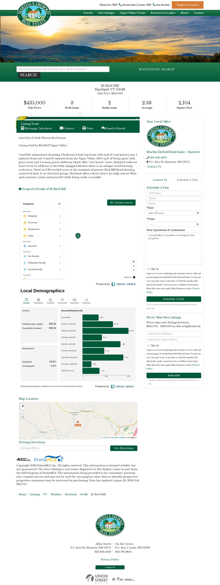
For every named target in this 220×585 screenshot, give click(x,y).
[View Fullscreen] (23, 417)
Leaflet (105, 437)
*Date (150, 207)
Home (22, 494)
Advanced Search (158, 69)
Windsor (56, 494)
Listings (35, 494)
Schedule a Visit (187, 179)
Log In (194, 4)
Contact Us (154, 166)
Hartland (71, 494)
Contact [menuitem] (199, 12)
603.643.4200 (129, 5)
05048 (84, 494)
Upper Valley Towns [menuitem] (132, 12)
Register (182, 4)
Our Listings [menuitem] (106, 12)
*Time (151, 218)
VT (45, 494)
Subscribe (174, 375)
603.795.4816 (163, 5)
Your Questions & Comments (166, 230)
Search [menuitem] (88, 12)
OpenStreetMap (118, 437)
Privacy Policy (184, 304)
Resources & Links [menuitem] (162, 12)
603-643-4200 (158, 157)
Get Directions (123, 448)
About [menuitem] (184, 12)
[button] (29, 75)
